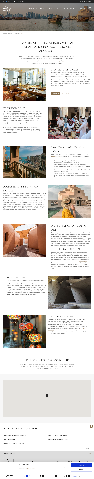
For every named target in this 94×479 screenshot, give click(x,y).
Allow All (81, 465)
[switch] (42, 476)
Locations (33, 8)
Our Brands (81, 8)
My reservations (20, 1)
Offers (42, 8)
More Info (75, 476)
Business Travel (68, 8)
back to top (87, 448)
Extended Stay (53, 8)
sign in (89, 1)
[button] (47, 396)
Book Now (56, 93)
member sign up (83, 1)
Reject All (81, 469)
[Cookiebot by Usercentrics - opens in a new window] (9, 476)
